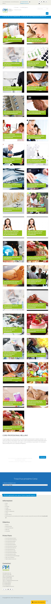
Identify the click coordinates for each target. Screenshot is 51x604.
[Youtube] (8, 589)
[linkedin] (42, 2)
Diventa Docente (17, 9)
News (6, 504)
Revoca (10, 514)
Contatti (6, 508)
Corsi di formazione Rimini (10, 541)
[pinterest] (44, 2)
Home (6, 503)
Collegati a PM (8, 509)
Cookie (6, 512)
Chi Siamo (7, 506)
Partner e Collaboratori (9, 511)
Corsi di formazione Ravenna (11, 539)
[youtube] (39, 4)
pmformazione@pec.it (7, 581)
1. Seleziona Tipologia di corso (9, 483)
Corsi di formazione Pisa (10, 549)
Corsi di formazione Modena (11, 552)
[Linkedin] (6, 589)
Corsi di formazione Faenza (10, 538)
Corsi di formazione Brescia (10, 547)
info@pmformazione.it (24, 3)
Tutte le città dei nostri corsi (10, 559)
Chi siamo (16, 7)
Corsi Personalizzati (9, 528)
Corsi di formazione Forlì (10, 543)
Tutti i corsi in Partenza (9, 557)
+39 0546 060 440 (24, 1)
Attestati (6, 524)
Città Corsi (7, 529)
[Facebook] (4, 589)
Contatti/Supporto (24, 7)
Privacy (6, 514)
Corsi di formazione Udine (10, 551)
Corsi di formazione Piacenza (11, 546)
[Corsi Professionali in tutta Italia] (6, 568)
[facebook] (39, 2)
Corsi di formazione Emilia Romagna (12, 555)
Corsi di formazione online (10, 554)
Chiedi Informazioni (39, 602)
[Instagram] (13, 589)
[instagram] (46, 2)
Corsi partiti (7, 531)
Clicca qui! (42, 457)
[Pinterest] (10, 589)
